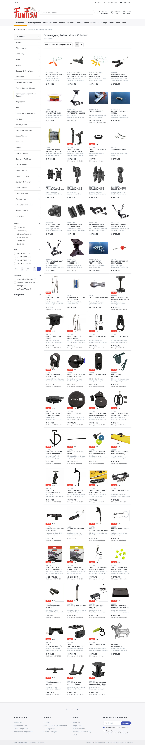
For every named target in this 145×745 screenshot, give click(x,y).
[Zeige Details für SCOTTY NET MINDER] (98, 631)
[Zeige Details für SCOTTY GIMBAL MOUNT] (76, 592)
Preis (16, 250)
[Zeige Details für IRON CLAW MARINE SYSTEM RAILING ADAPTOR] (76, 211)
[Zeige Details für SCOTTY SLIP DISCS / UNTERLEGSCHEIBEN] (98, 438)
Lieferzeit (17, 275)
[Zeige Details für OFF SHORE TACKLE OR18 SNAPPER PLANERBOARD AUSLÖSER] (76, 61)
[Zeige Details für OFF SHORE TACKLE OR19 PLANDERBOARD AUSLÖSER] (55, 61)
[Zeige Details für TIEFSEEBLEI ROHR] (98, 98)
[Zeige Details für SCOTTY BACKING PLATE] (120, 477)
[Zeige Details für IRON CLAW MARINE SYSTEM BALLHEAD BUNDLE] (76, 174)
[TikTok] (78, 709)
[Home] (14, 29)
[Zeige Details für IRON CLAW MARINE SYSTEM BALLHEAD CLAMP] (98, 174)
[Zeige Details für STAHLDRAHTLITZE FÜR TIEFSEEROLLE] (76, 284)
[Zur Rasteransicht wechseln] (77, 44)
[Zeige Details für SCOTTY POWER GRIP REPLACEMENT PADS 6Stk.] (120, 554)
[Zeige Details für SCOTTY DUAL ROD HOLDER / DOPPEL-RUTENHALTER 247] (76, 669)
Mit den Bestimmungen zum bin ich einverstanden (117, 732)
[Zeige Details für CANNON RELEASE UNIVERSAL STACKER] (120, 61)
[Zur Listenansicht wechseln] (81, 44)
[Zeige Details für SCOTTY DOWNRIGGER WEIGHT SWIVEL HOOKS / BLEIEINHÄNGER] (120, 400)
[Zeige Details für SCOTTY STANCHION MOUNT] (55, 323)
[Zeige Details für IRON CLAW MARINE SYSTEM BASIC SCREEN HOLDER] (76, 98)
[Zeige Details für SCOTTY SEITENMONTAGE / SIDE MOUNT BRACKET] (76, 631)
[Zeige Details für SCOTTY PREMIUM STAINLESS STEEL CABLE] (76, 554)
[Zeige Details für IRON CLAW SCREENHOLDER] (76, 248)
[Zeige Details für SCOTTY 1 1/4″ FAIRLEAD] (120, 323)
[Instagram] (72, 709)
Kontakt (98, 2)
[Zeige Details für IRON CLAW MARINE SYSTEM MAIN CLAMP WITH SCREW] (98, 211)
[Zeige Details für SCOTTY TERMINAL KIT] (98, 323)
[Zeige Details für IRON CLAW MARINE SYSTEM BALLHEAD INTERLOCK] (120, 174)
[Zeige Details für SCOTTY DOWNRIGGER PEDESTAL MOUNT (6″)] (98, 669)
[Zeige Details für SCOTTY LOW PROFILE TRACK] (98, 136)
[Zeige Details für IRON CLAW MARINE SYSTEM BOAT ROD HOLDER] (120, 211)
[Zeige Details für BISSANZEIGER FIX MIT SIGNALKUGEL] (120, 248)
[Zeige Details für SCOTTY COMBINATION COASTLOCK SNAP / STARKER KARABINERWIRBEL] (98, 554)
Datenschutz (110, 733)
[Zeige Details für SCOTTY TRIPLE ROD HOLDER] (55, 669)
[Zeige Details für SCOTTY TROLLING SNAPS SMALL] (76, 323)
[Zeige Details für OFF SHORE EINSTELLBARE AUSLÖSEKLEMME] (98, 61)
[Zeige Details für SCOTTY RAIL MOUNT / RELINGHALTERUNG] (55, 400)
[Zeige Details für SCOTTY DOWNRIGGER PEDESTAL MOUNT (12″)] (120, 284)
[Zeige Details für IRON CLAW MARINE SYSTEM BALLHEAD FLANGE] (55, 211)
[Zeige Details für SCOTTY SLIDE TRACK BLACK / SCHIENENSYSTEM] (76, 438)
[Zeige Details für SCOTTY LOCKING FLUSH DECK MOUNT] (55, 515)
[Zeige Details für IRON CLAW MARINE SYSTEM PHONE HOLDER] (55, 174)
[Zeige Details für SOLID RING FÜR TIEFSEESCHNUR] (98, 248)
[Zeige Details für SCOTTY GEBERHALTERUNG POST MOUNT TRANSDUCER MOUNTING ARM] (98, 515)
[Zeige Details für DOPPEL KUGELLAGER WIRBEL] (120, 98)
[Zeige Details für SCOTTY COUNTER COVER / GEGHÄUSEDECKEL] (76, 400)
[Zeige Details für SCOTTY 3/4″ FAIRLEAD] (98, 361)
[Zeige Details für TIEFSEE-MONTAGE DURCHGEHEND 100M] (55, 136)
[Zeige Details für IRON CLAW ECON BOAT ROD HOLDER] (55, 248)
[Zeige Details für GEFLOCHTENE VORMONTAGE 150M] (55, 98)
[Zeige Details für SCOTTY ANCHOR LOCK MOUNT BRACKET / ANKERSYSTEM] (120, 438)
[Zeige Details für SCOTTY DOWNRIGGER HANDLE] (55, 592)
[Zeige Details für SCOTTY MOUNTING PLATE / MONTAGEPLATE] (120, 592)
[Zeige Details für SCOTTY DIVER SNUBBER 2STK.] (120, 515)
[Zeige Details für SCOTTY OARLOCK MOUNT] (98, 592)
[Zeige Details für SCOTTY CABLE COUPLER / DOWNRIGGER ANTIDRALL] (120, 361)
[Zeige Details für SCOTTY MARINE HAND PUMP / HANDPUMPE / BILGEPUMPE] (55, 438)
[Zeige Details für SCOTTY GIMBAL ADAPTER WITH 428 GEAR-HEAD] (76, 136)
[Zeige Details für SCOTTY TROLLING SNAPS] (55, 284)
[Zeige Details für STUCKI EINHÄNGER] (120, 136)
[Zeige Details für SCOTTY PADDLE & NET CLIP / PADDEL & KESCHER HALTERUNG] (98, 477)
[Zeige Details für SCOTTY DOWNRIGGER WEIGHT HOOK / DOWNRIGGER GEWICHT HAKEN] (55, 361)
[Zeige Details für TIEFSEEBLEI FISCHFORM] (98, 284)
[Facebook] (67, 709)
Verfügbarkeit (19, 295)
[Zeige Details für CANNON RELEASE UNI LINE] (76, 515)
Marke (16, 224)
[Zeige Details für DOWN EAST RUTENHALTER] (120, 631)
